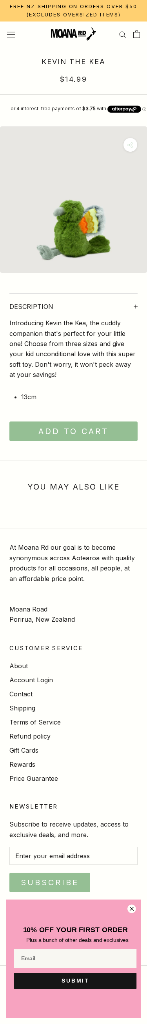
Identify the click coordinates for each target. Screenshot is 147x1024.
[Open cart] (136, 34)
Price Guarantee (33, 778)
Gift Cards (23, 750)
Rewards (22, 764)
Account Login (31, 680)
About (18, 666)
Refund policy (30, 736)
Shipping (22, 708)
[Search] (122, 34)
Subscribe (50, 882)
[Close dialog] (131, 908)
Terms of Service (35, 722)
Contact (21, 694)
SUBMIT (75, 981)
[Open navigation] (11, 33)
